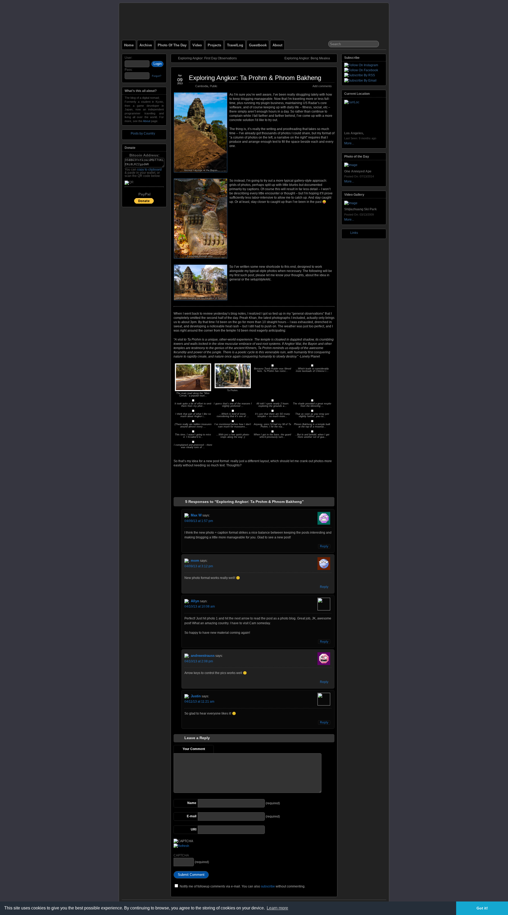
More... (349, 143)
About (277, 45)
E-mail (191, 816)
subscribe (268, 886)
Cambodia (201, 86)
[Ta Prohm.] (233, 387)
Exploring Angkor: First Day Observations (207, 58)
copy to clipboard (149, 169)
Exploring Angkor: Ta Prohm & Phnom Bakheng (255, 77)
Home (129, 45)
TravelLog (235, 45)
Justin (196, 696)
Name (191, 803)
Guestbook (258, 45)
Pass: (129, 70)
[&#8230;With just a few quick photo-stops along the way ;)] (233, 431)
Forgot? (156, 75)
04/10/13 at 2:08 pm (198, 661)
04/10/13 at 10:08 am (199, 606)
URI (193, 829)
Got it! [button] (482, 908)
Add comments (322, 86)
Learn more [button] (277, 908)
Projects (214, 45)
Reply (324, 546)
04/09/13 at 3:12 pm (198, 566)
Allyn (195, 601)
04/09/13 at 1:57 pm (198, 521)
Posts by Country (143, 133)
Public (213, 86)
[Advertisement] (254, 485)
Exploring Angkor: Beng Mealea (307, 58)
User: (128, 58)
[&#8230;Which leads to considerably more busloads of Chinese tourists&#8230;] (312, 365)
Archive (145, 45)
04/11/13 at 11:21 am (199, 701)
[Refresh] (181, 846)
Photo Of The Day (172, 45)
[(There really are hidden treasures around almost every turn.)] (193, 421)
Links (354, 233)
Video (197, 45)
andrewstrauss (203, 656)
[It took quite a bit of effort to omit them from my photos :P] (193, 400)
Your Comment (194, 749)
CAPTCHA (181, 855)
